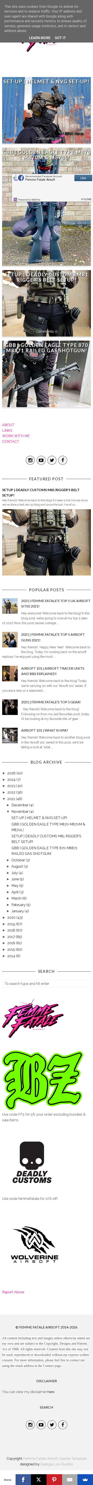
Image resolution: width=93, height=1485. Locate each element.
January (18, 911)
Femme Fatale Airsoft (40, 1459)
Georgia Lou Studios (56, 1464)
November (20, 812)
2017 (11, 937)
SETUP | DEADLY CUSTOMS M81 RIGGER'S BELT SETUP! (46, 277)
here (50, 1392)
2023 (11, 786)
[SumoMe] (85, 1479)
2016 (11, 943)
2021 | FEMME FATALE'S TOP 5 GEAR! (51, 702)
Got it (60, 38)
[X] (38, 1479)
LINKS (7, 431)
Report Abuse (13, 1292)
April (15, 892)
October (18, 860)
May (15, 886)
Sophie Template (73, 1459)
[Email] (70, 1479)
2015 (11, 949)
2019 (11, 924)
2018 (11, 930)
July (15, 873)
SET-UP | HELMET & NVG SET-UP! (46, 81)
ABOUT (8, 425)
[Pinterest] (54, 1479)
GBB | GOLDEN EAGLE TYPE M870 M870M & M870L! (46, 154)
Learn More (39, 38)
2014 (11, 956)
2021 (11, 799)
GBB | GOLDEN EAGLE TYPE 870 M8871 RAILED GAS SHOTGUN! (46, 347)
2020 (11, 918)
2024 (11, 780)
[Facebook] (23, 1479)
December (20, 805)
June (15, 879)
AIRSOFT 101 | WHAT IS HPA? (44, 730)
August (17, 866)
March (16, 898)
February (18, 905)
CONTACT (10, 442)
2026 (11, 773)
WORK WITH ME (16, 436)
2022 (11, 792)
